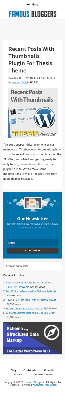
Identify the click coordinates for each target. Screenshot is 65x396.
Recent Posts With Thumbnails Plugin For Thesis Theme (31, 59)
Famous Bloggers (33, 14)
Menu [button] (35, 4)
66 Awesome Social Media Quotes (24, 308)
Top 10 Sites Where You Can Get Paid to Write (31, 291)
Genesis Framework (45, 384)
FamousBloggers (34, 382)
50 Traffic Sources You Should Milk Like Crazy (30, 312)
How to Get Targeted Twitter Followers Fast (31, 299)
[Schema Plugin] (32, 353)
